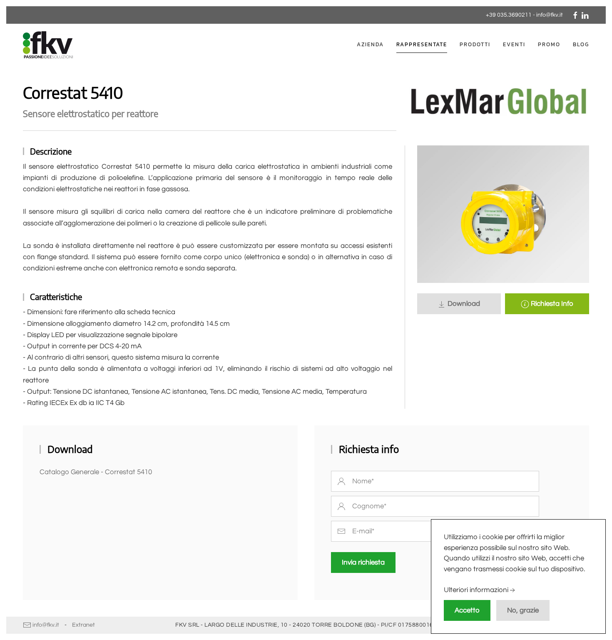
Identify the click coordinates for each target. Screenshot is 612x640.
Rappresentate (421, 44)
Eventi (514, 44)
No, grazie (523, 610)
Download (463, 304)
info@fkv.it (549, 15)
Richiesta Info (551, 304)
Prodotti (475, 44)
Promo (549, 44)
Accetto (467, 610)
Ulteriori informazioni (476, 590)
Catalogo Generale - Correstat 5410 (96, 472)
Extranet (83, 625)
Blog (581, 44)
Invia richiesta (363, 562)
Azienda (370, 44)
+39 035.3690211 (509, 15)
